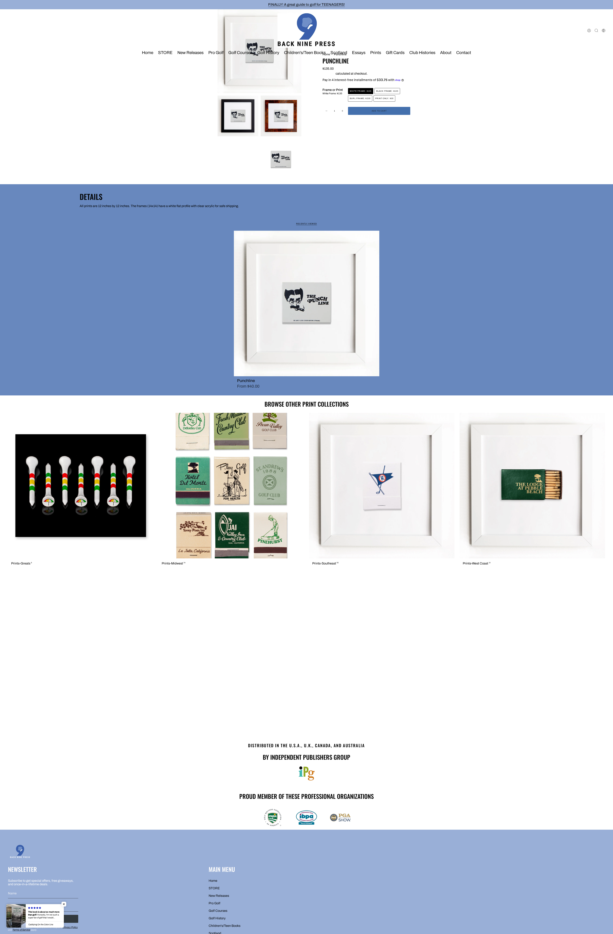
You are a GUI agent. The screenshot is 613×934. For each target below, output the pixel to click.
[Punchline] (306, 303)
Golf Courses (218, 910)
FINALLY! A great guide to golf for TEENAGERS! (306, 5)
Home (213, 880)
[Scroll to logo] (306, 773)
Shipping (328, 73)
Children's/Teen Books (224, 925)
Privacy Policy (70, 927)
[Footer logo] (20, 852)
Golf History (217, 918)
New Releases (219, 895)
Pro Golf (214, 903)
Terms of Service (21, 930)
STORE (214, 888)
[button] (190, 53)
